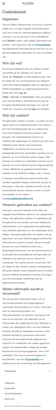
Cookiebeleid (10, 383)
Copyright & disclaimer (13, 393)
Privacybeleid (10, 388)
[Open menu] (4, 3)
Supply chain (10, 399)
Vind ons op (10, 371)
